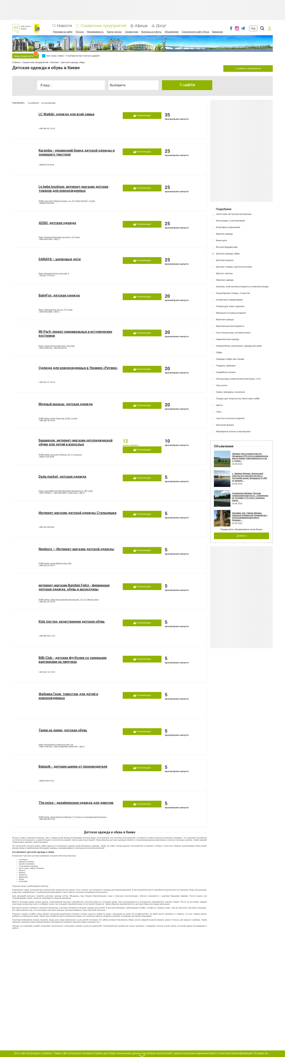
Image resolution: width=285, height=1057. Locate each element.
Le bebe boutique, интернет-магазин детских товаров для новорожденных (73, 189)
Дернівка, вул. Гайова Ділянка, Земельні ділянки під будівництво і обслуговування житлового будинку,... (249, 516)
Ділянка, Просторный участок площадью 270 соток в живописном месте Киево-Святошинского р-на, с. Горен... (250, 457)
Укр (253, 28)
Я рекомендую (143, 115)
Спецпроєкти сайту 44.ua (195, 31)
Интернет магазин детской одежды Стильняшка (77, 513)
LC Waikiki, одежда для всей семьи (66, 114)
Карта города (114, 31)
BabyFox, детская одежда (59, 295)
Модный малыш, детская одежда (66, 404)
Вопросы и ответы (151, 31)
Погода (80, 31)
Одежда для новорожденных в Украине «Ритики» (78, 368)
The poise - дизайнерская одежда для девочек (76, 803)
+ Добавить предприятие (248, 68)
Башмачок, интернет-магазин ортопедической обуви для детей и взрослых (75, 442)
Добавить (242, 536)
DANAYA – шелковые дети (60, 259)
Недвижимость (95, 31)
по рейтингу (33, 103)
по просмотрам (48, 103)
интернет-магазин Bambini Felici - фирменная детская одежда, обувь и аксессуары (74, 587)
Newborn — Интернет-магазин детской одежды (76, 549)
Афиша (141, 26)
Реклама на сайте (62, 31)
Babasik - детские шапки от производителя (73, 766)
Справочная (131, 31)
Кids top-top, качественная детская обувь (72, 621)
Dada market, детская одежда (62, 477)
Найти (189, 85)
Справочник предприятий (103, 26)
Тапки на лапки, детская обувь (63, 730)
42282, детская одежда (57, 223)
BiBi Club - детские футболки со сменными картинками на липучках (73, 660)
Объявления (171, 31)
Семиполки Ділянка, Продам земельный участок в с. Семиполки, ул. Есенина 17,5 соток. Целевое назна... (250, 497)
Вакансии (217, 31)
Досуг (161, 26)
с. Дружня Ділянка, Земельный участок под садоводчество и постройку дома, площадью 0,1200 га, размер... (249, 477)
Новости (64, 26)
